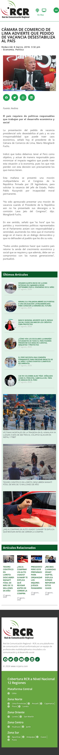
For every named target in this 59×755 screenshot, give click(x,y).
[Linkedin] (32, 659)
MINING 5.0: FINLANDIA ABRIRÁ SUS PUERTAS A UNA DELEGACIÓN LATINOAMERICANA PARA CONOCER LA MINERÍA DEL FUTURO (36, 303)
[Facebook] (5, 659)
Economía (8, 49)
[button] (6, 97)
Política (19, 49)
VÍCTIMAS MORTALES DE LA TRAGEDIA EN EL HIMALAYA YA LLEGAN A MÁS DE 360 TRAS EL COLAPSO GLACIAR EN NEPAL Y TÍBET (29, 434)
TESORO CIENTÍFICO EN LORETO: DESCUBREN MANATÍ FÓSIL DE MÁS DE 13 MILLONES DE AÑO (27, 483)
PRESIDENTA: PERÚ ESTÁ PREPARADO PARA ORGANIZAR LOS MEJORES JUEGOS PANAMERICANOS (39, 577)
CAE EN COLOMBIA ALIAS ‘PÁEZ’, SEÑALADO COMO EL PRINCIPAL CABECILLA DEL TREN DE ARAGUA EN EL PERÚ (35, 378)
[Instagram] (16, 659)
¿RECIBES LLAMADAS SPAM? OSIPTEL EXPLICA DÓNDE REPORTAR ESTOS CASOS (50, 577)
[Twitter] (10, 659)
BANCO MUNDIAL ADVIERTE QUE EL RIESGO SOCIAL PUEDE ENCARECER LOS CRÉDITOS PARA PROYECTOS (35, 322)
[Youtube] (21, 659)
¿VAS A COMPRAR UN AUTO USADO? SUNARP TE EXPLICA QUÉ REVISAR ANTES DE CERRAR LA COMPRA (28, 530)
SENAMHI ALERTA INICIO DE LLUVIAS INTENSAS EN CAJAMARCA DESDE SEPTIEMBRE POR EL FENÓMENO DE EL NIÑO (36, 285)
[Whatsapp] (27, 659)
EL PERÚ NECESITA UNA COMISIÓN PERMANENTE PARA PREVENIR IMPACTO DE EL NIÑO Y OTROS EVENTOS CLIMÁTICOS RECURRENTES (35, 360)
